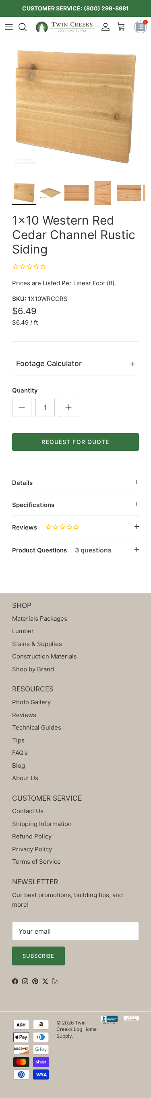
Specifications (33, 505)
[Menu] (9, 27)
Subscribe (38, 956)
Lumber (23, 631)
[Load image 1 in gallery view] (75, 107)
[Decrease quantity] (21, 407)
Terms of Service (36, 861)
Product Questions (62, 550)
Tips (18, 740)
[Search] (26, 27)
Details (22, 483)
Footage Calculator (49, 363)
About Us (25, 778)
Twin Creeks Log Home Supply (76, 1029)
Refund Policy (32, 836)
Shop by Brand (33, 669)
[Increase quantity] (68, 407)
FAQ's (20, 753)
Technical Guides (36, 727)
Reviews (24, 527)
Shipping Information (42, 824)
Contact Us (27, 811)
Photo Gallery (31, 702)
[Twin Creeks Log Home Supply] (65, 27)
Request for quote (75, 441)
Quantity (25, 390)
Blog (18, 765)
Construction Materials (44, 656)
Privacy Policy (32, 849)
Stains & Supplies (37, 644)
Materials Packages (39, 618)
